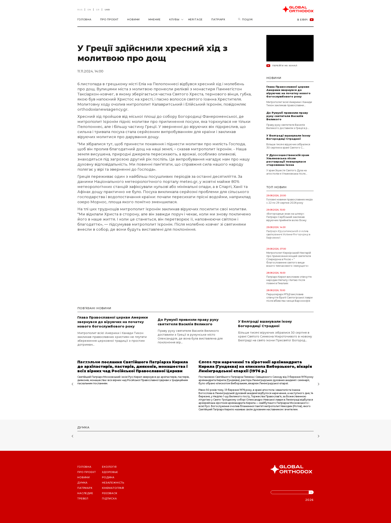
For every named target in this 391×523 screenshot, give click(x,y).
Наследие (85, 493)
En (89, 9)
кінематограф (113, 487)
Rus (79, 9)
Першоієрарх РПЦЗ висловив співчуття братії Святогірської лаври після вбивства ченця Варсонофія (289, 297)
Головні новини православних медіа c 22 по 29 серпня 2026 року (289, 201)
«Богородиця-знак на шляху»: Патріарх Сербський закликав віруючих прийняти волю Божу (286, 217)
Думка (82, 482)
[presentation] (72, 384)
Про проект (109, 19)
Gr (98, 9)
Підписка (109, 498)
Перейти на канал (284, 65)
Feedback (109, 493)
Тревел (82, 498)
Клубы (174, 19)
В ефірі (302, 19)
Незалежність (113, 482)
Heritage (195, 19)
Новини (133, 19)
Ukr (107, 9)
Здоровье (110, 472)
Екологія (109, 466)
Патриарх (84, 487)
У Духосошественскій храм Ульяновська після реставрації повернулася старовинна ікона (287, 159)
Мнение (154, 19)
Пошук (247, 19)
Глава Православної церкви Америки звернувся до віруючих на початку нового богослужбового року (288, 91)
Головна (84, 19)
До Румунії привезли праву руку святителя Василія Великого (287, 116)
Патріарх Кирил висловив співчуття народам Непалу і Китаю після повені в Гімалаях (289, 280)
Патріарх (218, 19)
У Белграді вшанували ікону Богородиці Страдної (288, 137)
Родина (108, 477)
